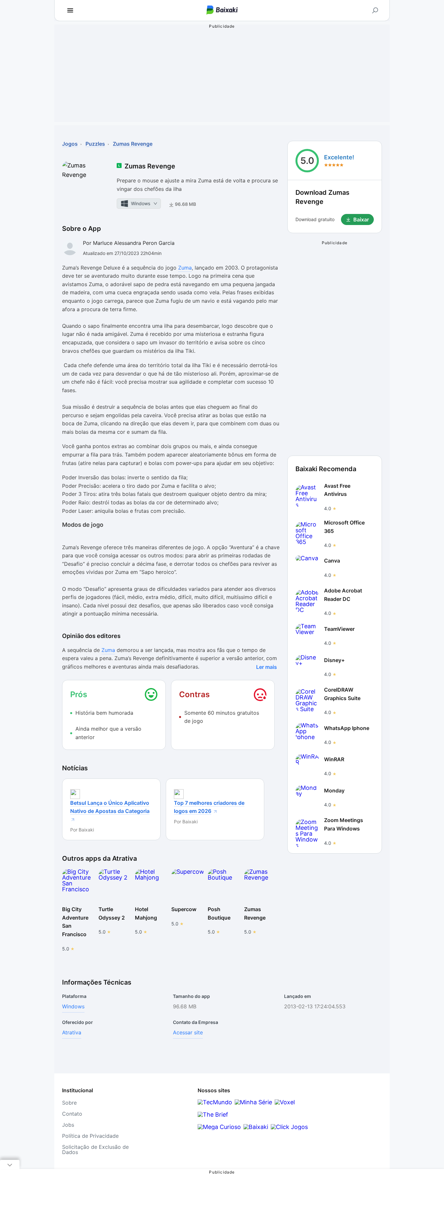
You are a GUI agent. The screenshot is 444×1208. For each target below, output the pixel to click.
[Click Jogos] (289, 1126)
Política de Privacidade (90, 1135)
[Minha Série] (253, 1102)
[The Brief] (213, 1114)
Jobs (68, 1124)
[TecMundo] (215, 1102)
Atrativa (71, 1032)
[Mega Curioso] (219, 1126)
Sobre (69, 1102)
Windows (73, 1006)
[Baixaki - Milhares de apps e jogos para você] (222, 11)
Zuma (185, 267)
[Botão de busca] (375, 10)
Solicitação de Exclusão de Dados (95, 1149)
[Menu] (70, 10)
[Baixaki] (255, 1126)
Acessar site (188, 1032)
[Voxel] (285, 1102)
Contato (72, 1113)
